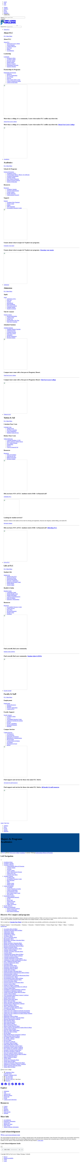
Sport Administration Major (10, 1055)
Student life (6, 1096)
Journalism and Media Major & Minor (13, 1007)
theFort (8, 745)
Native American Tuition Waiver (15, 441)
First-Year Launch (11, 333)
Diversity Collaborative (12, 580)
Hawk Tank (10, 900)
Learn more (40, 1140)
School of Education (12, 181)
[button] (10, 1135)
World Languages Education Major (12, 1065)
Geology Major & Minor (10, 993)
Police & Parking (11, 598)
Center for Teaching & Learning (15, 720)
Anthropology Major (9, 931)
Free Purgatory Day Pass (13, 320)
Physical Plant (10, 739)
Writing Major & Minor (9, 1067)
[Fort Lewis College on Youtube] (9, 1084)
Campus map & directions (10, 1099)
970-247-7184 (9, 1078)
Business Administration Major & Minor (14, 946)
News (5, 10)
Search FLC (4, 26)
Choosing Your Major (12, 874)
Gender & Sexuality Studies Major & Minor (14, 992)
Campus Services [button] (8, 732)
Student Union (10, 612)
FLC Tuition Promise (12, 443)
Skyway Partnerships (12, 75)
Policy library (7, 1125)
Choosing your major (9, 245)
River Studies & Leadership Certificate (13, 1048)
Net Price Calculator (12, 430)
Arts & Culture (10, 585)
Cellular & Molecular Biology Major (13, 948)
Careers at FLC (10, 709)
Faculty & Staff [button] (7, 690)
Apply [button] (5, 297)
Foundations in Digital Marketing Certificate (15, 989)
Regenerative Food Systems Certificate (13, 1047)
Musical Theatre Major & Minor (12, 1026)
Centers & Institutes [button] (8, 886)
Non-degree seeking (12, 306)
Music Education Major (9, 1022)
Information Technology (13, 736)
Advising (9, 869)
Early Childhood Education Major (12, 961)
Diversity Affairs (11, 61)
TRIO (8, 881)
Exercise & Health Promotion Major (13, 979)
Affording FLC (7, 496)
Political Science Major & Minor (12, 1036)
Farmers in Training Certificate (11, 985)
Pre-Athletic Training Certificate (12, 1037)
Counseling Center (11, 592)
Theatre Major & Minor (9, 1061)
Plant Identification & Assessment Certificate (15, 1034)
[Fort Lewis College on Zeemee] (22, 1084)
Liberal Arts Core (11, 873)
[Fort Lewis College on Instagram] (2, 1084)
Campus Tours (10, 317)
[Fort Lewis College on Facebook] (6, 1084)
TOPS (5, 1159)
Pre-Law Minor (7, 1040)
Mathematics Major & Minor (11, 1016)
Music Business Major (9, 1020)
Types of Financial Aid (12, 447)
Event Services (10, 735)
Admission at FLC (11, 298)
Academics (22, 852)
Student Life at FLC (12, 576)
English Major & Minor (9, 969)
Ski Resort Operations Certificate (12, 1051)
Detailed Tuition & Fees (13, 432)
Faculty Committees (12, 723)
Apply (5, 2)
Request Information (12, 316)
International (10, 303)
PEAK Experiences (12, 336)
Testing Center (10, 203)
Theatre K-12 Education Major (11, 1060)
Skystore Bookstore (12, 611)
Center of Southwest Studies (14, 81)
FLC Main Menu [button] (8, 36)
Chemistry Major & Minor (10, 950)
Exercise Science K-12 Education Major (14, 982)
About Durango (11, 45)
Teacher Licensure (11, 308)
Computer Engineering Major (11, 957)
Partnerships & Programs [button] (10, 72)
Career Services (11, 608)
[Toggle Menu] (17, 25)
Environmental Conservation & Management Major (16, 975)
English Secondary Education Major (13, 971)
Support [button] (6, 201)
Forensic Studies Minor (9, 988)
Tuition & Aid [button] (7, 414)
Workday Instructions (12, 707)
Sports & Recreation (12, 579)
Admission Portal (11, 330)
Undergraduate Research (13, 195)
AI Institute (9, 887)
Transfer (9, 301)
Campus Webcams (11, 46)
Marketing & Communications (14, 738)
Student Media (10, 583)
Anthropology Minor (9, 933)
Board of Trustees (11, 63)
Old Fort (9, 78)
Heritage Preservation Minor (11, 999)
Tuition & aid (7, 1094)
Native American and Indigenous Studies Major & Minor (18, 1027)
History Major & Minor (9, 1000)
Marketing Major (8, 1015)
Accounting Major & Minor (10, 929)
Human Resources (11, 704)
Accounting (10, 742)
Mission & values (8, 1124)
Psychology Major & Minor (10, 1043)
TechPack (9, 614)
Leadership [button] (6, 56)
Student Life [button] (7, 575)
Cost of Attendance (11, 431)
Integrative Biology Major (10, 1005)
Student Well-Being (12, 595)
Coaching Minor (8, 953)
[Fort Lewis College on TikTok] (12, 1084)
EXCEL (9, 722)
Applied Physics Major (9, 934)
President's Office (11, 58)
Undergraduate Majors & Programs (15, 866)
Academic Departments (12, 176)
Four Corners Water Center (13, 79)
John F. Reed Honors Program (14, 872)
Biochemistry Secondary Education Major (14, 940)
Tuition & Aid (10, 428)
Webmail (6, 1113)
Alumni (6, 7)
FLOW (8, 898)
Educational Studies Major (10, 965)
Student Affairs (10, 62)
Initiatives (9, 74)
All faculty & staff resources (11, 782)
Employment (7, 1122)
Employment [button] (7, 703)
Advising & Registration (13, 190)
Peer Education (10, 880)
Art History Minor (8, 936)
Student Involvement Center (14, 582)
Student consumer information (11, 1127)
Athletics (6, 8)
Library (9, 205)
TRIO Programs (11, 206)
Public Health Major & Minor (11, 1044)
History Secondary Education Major (13, 1002)
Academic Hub (10, 877)
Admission (6, 1091)
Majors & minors (8, 1095)
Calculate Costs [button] (7, 427)
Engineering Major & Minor (11, 968)
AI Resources (10, 734)
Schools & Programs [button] (9, 172)
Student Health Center (12, 593)
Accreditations (10, 50)
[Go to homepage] (9, 25)
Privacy (6, 1156)
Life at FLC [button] (7, 562)
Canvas (9, 718)
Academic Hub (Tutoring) (13, 202)
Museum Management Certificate (12, 1019)
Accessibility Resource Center (14, 208)
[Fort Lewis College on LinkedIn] (16, 1084)
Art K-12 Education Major (10, 937)
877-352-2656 (9, 1076)
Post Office (9, 609)
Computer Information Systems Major (13, 958)
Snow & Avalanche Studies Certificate (13, 1053)
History (9, 49)
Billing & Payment (11, 457)
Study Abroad (10, 903)
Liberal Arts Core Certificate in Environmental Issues (17, 1012)
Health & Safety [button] (8, 591)
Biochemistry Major (9, 938)
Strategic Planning (11, 66)
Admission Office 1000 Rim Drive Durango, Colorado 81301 (10, 1074)
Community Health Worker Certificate (13, 955)
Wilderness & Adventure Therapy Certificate (15, 1064)
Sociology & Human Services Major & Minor (15, 1054)
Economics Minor (8, 964)
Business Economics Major (10, 947)
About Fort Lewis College (13, 43)
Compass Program (11, 332)
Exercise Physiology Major (10, 981)
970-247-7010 (9, 1079)
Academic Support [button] (8, 876)
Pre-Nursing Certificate (9, 1041)
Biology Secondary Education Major (13, 943)
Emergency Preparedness (13, 599)
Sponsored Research (12, 725)
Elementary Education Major (11, 967)
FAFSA (9, 446)
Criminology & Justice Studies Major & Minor (15, 960)
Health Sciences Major (9, 998)
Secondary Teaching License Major (12, 1050)
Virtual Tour (10, 319)
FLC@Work (10, 77)
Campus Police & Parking (13, 741)
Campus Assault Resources (13, 596)
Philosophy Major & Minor (10, 1031)
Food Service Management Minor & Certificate (15, 986)
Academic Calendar (12, 189)
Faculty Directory (11, 193)
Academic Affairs (11, 59)
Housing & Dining (11, 578)
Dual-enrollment (11, 304)
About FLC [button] (7, 29)
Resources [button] (6, 188)
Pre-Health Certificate (9, 1038)
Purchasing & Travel (12, 743)
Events (5, 11)
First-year (9, 300)
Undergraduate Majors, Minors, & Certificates (18, 174)
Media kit (6, 1110)
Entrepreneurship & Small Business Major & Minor (16, 972)
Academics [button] (6, 159)
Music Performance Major (10, 1024)
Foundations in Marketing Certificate (13, 991)
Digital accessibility (8, 1158)
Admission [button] (6, 284)
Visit (5, 3)
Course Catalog (11, 192)
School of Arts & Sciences (13, 180)
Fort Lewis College (14, 852)
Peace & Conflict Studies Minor (11, 1030)
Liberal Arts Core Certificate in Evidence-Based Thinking (18, 1013)
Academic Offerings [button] (9, 865)
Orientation (9, 335)
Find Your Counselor (12, 321)
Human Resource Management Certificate (14, 1003)
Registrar (9, 726)
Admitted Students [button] (8, 327)
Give (5, 4)
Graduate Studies (11, 177)
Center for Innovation (12, 82)
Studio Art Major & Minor (10, 1057)
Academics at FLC (11, 173)
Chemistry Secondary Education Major (13, 951)
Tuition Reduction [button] (8, 439)
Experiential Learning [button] (9, 896)
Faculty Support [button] (8, 715)
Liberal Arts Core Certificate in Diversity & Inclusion (17, 1010)
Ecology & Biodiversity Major (11, 962)
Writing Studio (10, 884)
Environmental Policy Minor (11, 977)
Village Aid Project (11, 904)
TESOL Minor (7, 1058)
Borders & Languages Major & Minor (13, 944)
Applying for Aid (11, 456)
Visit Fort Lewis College (10, 375)
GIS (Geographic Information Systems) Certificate (16, 995)
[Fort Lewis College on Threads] (19, 1084)
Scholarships (10, 444)
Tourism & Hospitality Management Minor (14, 1062)
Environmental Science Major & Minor (13, 978)
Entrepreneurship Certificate (11, 974)
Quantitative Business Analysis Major (13, 1046)
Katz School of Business (13, 179)
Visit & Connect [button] (8, 314)
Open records (7, 1112)
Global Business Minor (9, 996)
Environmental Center (12, 891)
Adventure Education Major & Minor (13, 930)
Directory (6, 13)
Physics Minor (7, 1033)
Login (5, 1161)
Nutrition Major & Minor (10, 1029)
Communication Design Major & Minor (13, 954)
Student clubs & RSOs (9, 651)
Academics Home (8, 862)
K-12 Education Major (9, 1009)
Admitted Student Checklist (13, 329)
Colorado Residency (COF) (14, 440)
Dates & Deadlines (11, 454)
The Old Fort (10, 894)
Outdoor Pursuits (11, 901)
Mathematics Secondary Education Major (14, 1017)
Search (2, 17)
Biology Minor (7, 941)
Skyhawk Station (11, 337)
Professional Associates (12, 65)
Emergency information (9, 1121)
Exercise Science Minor (9, 984)
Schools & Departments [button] (9, 907)
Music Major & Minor (9, 1023)
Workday (9, 706)
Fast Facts (9, 48)
